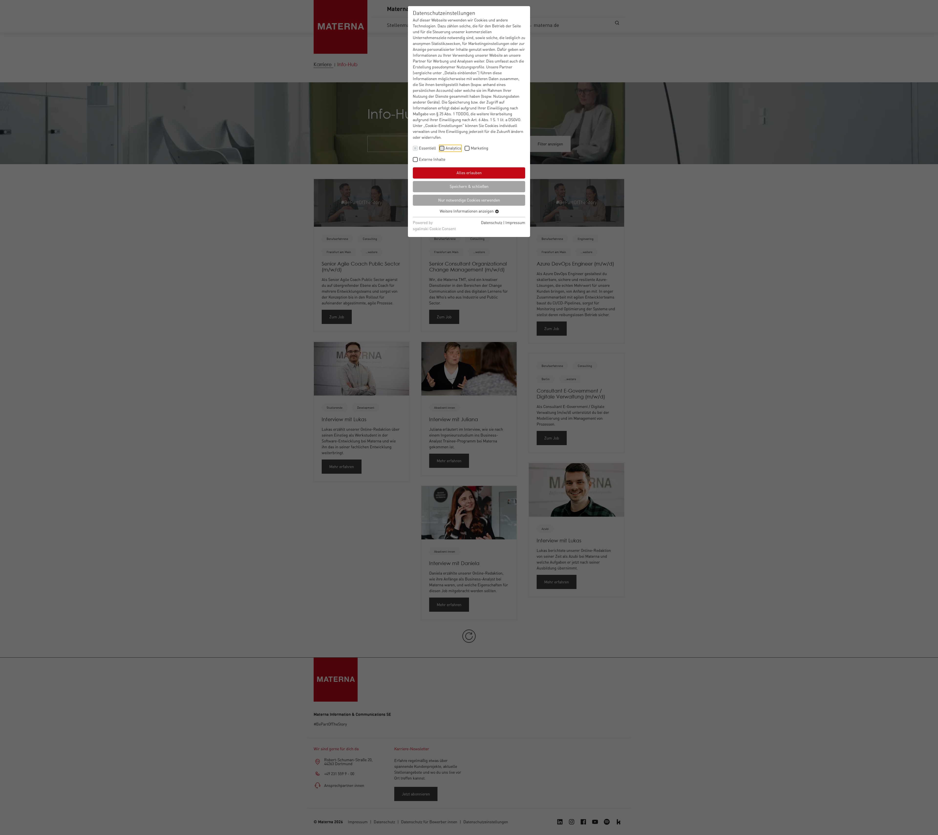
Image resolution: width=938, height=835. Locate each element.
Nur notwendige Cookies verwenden (469, 200)
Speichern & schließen (469, 186)
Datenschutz (491, 222)
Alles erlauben (469, 172)
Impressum (515, 222)
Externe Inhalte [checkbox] (432, 159)
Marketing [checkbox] (479, 148)
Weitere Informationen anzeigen (467, 211)
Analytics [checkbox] (453, 148)
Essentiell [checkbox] (427, 148)
